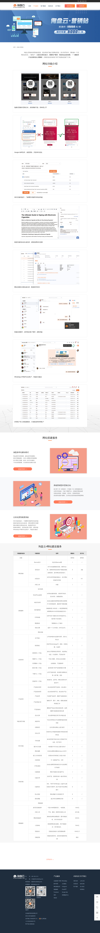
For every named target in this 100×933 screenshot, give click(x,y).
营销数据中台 (65, 895)
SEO (55, 895)
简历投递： (28, 881)
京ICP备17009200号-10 (31, 918)
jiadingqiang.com (35, 884)
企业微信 (64, 883)
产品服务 (35, 6)
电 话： (28, 876)
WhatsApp (64, 881)
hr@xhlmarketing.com (36, 881)
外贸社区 (76, 883)
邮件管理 (56, 883)
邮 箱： (28, 879)
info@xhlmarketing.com (37, 879)
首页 (30, 6)
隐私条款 (32, 924)
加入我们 (82, 886)
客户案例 (43, 6)
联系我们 (82, 889)
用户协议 (27, 924)
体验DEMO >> (22, 469)
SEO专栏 (76, 881)
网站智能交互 (57, 886)
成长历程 (82, 883)
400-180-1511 (83, 1)
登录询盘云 (70, 6)
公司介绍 (82, 881)
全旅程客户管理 (57, 881)
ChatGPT (64, 889)
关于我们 (57, 6)
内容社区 (50, 6)
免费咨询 (81, 6)
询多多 (55, 897)
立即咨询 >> (50, 859)
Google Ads (65, 892)
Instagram (64, 886)
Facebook (56, 892)
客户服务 (76, 886)
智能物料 (56, 889)
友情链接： (28, 884)
